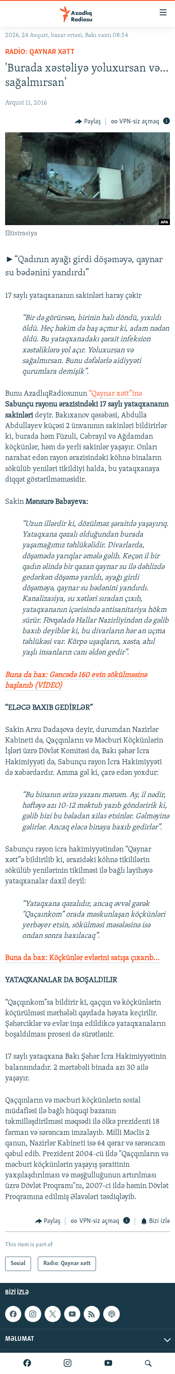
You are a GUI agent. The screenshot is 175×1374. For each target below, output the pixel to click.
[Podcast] (111, 1314)
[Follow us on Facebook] (13, 1314)
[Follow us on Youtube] (72, 1314)
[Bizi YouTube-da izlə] (108, 1363)
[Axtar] (148, 1363)
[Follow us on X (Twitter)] (53, 1314)
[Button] (88, 121)
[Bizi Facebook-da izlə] (27, 1363)
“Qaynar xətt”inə (115, 394)
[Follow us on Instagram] (33, 1314)
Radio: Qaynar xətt (40, 52)
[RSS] (92, 1314)
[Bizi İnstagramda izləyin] (67, 1363)
